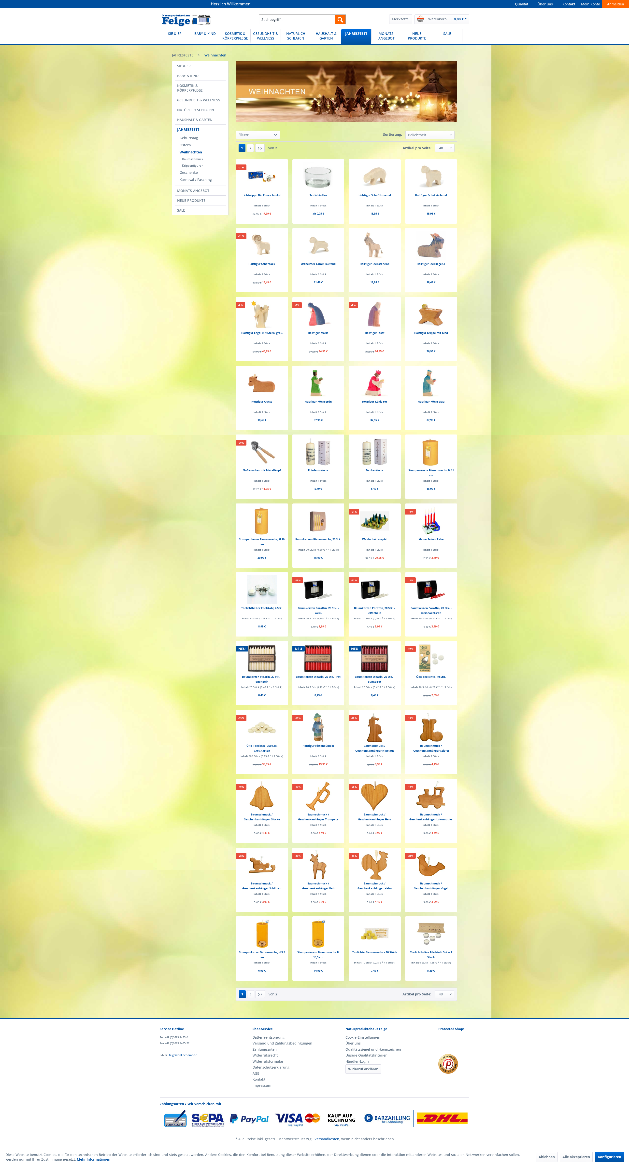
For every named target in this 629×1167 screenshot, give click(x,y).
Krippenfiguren (192, 165)
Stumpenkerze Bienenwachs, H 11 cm (431, 472)
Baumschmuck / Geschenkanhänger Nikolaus (374, 748)
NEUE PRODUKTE (191, 200)
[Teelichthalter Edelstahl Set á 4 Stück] (431, 934)
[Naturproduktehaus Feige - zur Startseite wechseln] (186, 20)
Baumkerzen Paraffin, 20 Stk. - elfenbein (374, 610)
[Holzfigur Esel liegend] (431, 245)
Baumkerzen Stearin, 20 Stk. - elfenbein (262, 679)
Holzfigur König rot (374, 401)
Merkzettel (401, 19)
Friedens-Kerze (318, 470)
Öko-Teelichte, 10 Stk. (431, 676)
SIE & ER (184, 66)
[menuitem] (302, 19)
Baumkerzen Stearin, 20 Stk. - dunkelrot (375, 679)
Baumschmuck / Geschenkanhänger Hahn (374, 886)
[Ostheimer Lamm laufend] (318, 245)
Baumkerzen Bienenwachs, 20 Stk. (318, 539)
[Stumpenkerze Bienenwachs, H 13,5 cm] (318, 934)
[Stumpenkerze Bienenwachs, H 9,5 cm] (262, 934)
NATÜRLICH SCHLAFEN (195, 110)
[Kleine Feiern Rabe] (431, 521)
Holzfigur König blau (431, 401)
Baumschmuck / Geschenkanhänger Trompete (318, 817)
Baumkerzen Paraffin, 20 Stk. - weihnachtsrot (431, 610)
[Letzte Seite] (260, 148)
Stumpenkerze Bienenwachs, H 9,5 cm (262, 954)
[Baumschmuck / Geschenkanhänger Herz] (374, 796)
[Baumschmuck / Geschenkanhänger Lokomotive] (431, 796)
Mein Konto (590, 4)
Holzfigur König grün (318, 401)
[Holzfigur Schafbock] (262, 245)
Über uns (545, 4)
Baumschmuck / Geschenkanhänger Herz (374, 817)
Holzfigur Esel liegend (431, 264)
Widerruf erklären (363, 1069)
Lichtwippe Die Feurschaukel (262, 195)
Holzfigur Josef (374, 333)
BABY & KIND (188, 75)
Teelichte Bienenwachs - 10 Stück (374, 952)
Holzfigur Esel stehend (374, 264)
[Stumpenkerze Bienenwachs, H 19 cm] (262, 521)
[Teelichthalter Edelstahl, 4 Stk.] (262, 589)
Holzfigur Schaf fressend (374, 195)
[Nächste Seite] (250, 148)
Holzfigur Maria (318, 333)
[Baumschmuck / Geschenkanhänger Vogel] (431, 865)
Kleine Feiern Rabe (431, 539)
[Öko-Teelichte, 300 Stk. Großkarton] (262, 727)
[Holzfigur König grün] (318, 383)
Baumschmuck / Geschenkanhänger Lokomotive (431, 817)
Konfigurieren (609, 1156)
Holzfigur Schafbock (261, 264)
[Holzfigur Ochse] (262, 383)
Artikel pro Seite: (417, 148)
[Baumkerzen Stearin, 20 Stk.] (262, 658)
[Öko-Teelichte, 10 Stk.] (431, 658)
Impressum (262, 1085)
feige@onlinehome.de (183, 1055)
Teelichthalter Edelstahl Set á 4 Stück (431, 954)
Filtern (244, 134)
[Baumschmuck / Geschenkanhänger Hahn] (374, 865)
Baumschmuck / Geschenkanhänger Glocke (262, 817)
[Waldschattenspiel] (374, 521)
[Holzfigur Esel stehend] (374, 245)
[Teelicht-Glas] (318, 176)
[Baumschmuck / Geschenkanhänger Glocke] (262, 796)
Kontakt (568, 4)
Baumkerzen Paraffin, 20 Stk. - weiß (318, 610)
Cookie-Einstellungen (362, 1037)
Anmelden (615, 4)
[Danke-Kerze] (374, 452)
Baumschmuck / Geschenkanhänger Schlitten (261, 886)
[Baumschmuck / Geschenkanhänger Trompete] (318, 796)
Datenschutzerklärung (271, 1067)
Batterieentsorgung (269, 1037)
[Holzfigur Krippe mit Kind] (431, 314)
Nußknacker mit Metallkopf (262, 470)
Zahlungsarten (265, 1049)
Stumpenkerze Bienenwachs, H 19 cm (262, 541)
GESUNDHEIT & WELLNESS (198, 100)
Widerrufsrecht (265, 1055)
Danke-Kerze (374, 470)
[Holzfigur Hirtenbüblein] (318, 727)
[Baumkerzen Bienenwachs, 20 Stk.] (318, 521)
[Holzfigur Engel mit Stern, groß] (262, 314)
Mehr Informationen (93, 1159)
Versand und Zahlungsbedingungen (282, 1043)
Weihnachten (191, 152)
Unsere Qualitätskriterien (366, 1055)
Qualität (521, 4)
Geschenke (189, 172)
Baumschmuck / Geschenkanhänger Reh (318, 886)
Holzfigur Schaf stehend (431, 195)
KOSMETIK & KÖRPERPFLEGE (190, 88)
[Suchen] (340, 19)
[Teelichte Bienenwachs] (374, 934)
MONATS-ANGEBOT (193, 190)
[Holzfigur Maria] (318, 314)
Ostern (185, 145)
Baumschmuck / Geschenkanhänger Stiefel (431, 748)
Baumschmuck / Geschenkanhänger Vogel (431, 886)
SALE (181, 210)
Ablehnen (547, 1156)
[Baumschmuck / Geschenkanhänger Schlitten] (262, 865)
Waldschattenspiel (374, 539)
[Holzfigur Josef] (374, 314)
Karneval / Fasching (196, 179)
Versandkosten (326, 1139)
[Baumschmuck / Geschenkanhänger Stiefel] (431, 727)
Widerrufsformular (268, 1061)
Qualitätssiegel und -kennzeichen (373, 1049)
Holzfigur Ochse (261, 401)
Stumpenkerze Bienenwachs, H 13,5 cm (318, 954)
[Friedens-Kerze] (318, 452)
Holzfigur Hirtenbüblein (318, 745)
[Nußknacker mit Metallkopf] (262, 452)
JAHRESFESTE (188, 129)
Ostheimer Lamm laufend (318, 264)
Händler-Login (357, 1061)
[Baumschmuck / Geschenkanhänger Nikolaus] (374, 727)
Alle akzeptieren (576, 1156)
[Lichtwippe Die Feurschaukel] (262, 176)
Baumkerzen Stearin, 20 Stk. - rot (318, 676)
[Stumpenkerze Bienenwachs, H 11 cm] (431, 452)
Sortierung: (392, 134)
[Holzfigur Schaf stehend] (431, 176)
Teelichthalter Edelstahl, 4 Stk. (261, 608)
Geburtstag (189, 138)
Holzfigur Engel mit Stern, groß (262, 333)
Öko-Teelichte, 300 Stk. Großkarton (261, 748)
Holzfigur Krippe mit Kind (431, 333)
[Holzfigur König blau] (431, 383)
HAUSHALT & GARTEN (195, 119)
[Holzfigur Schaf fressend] (374, 176)
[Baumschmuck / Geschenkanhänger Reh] (318, 865)
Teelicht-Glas (318, 195)
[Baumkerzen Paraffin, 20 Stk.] (318, 589)
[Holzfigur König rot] (374, 383)
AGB (256, 1073)
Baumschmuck (192, 159)
